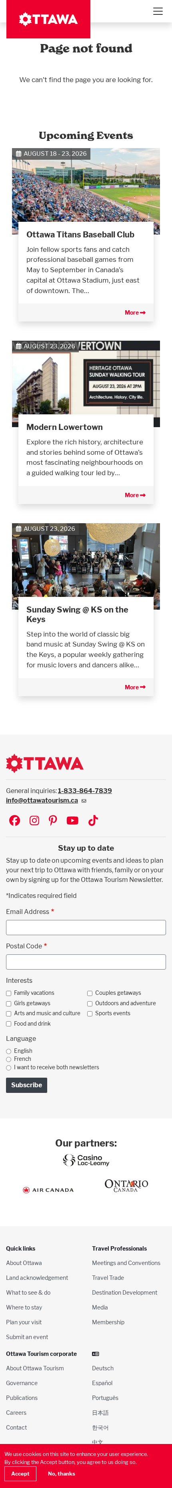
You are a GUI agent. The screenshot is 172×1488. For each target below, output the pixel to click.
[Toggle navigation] (158, 11)
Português (105, 1397)
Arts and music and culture (47, 1013)
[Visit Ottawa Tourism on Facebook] (14, 821)
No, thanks (61, 1474)
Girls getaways (32, 1003)
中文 (97, 1442)
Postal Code (24, 946)
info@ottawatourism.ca (42, 800)
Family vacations (34, 993)
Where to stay (24, 1307)
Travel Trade (108, 1277)
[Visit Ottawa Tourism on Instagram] (34, 821)
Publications (22, 1397)
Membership (108, 1322)
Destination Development (124, 1292)
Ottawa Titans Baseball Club (80, 234)
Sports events (112, 1013)
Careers (16, 1412)
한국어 (100, 1427)
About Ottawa (24, 1262)
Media (100, 1307)
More (132, 312)
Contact (16, 1427)
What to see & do (28, 1292)
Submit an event (27, 1336)
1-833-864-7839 (85, 791)
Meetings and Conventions (126, 1262)
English (23, 1051)
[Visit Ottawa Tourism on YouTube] (72, 821)
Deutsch (103, 1368)
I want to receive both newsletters (56, 1067)
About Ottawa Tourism (35, 1368)
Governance (22, 1383)
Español (102, 1383)
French (22, 1059)
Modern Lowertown (64, 427)
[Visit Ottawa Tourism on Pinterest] (53, 821)
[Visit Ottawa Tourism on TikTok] (93, 821)
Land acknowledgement (37, 1277)
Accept (20, 1474)
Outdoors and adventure (125, 1003)
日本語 (100, 1412)
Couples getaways (118, 993)
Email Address (27, 912)
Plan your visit (24, 1322)
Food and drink (32, 1023)
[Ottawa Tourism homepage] (48, 19)
